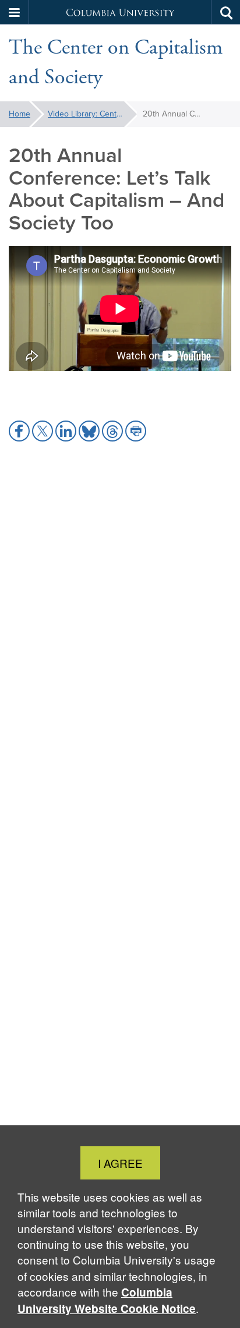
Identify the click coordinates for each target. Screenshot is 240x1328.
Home (19, 114)
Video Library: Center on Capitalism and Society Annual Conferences (92, 114)
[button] (14, 12)
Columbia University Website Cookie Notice (106, 1300)
